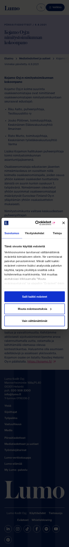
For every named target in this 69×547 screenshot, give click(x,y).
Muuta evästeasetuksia (32, 308)
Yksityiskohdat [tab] (34, 233)
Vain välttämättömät (34, 320)
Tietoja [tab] (57, 233)
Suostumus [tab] (11, 233)
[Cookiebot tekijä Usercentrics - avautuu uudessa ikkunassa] (41, 223)
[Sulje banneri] (63, 223)
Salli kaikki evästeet (34, 296)
